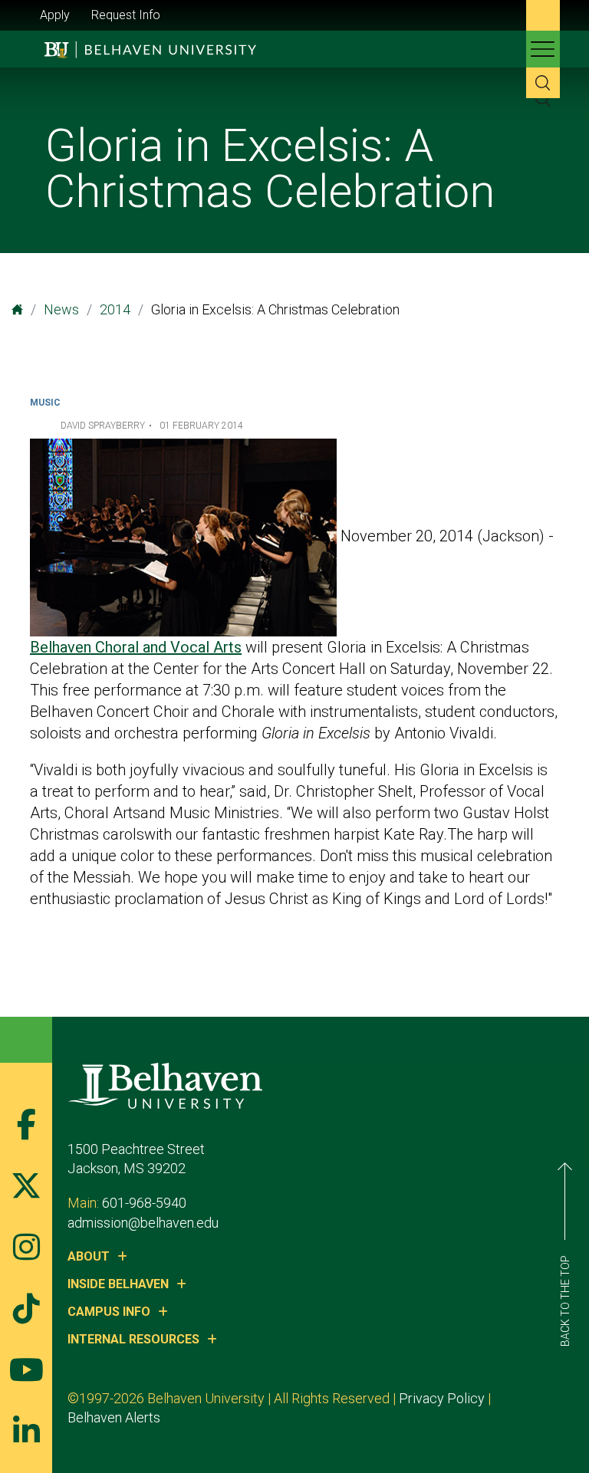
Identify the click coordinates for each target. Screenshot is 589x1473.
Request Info (125, 15)
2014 (115, 309)
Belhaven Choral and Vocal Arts (136, 647)
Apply (55, 15)
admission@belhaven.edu (143, 1223)
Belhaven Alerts (113, 1417)
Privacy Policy (442, 1398)
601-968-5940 (144, 1203)
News (61, 309)
